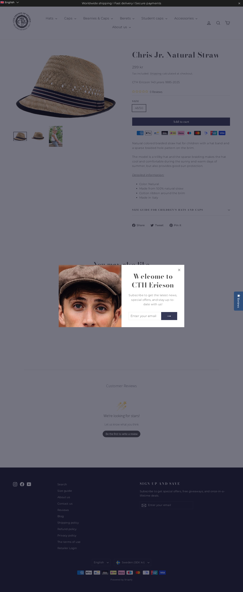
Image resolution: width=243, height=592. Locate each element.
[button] (9, 2)
